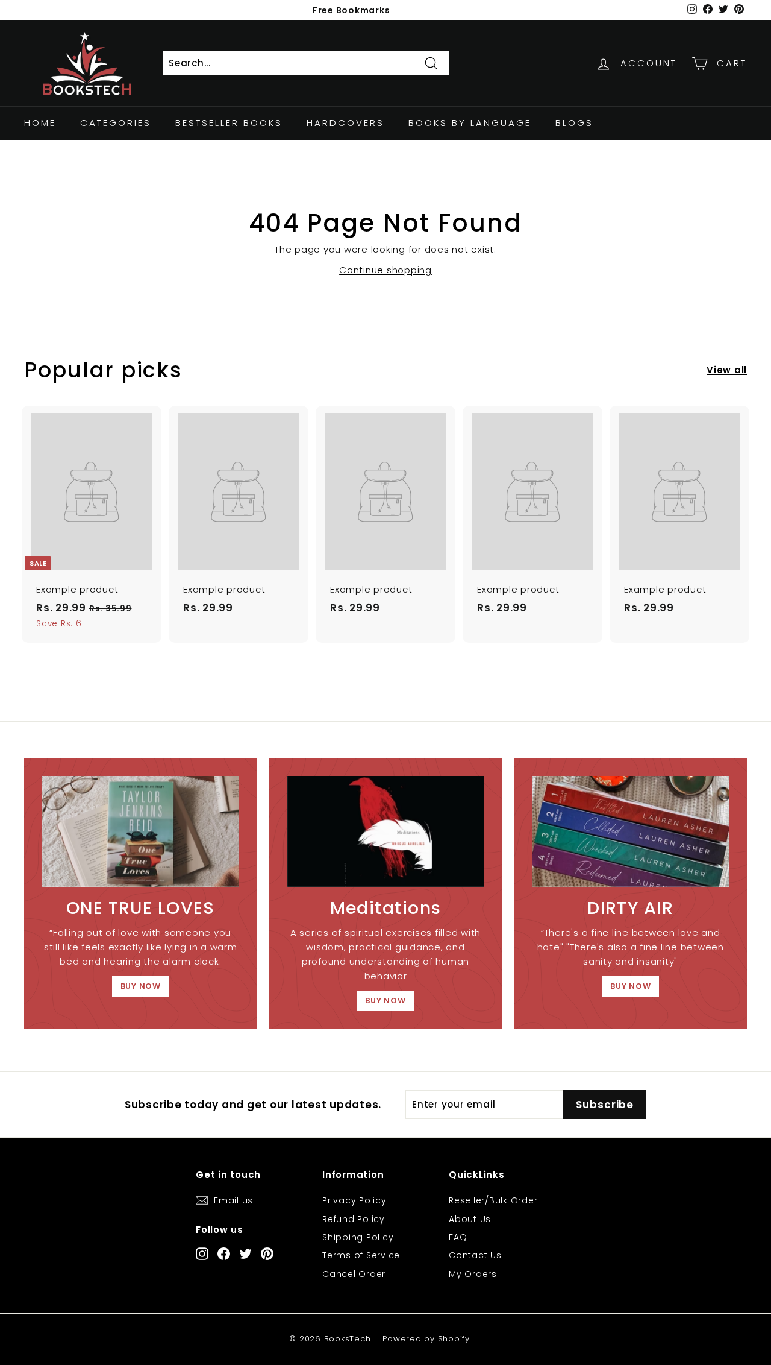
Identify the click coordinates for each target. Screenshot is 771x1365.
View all (727, 370)
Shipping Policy (357, 1237)
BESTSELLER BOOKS (228, 122)
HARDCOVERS (345, 122)
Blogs (574, 122)
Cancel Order (354, 1274)
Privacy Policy (354, 1200)
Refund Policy (353, 1219)
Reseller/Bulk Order (493, 1200)
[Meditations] (385, 831)
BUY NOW (140, 986)
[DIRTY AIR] (630, 831)
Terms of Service (361, 1255)
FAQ (458, 1237)
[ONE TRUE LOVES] (140, 831)
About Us (470, 1219)
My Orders (473, 1274)
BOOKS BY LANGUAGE (469, 122)
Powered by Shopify (426, 1339)
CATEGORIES (115, 122)
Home (40, 122)
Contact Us (475, 1255)
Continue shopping (385, 269)
